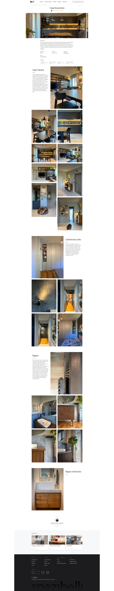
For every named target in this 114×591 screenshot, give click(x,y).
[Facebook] (47, 572)
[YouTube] (37, 572)
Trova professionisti (48, 1)
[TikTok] (42, 572)
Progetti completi (47, 563)
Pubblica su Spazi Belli (73, 561)
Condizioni (58, 561)
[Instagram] (33, 572)
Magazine (59, 1)
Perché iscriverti (72, 559)
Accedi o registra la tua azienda (78, 1)
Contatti (33, 565)
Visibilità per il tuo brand (73, 563)
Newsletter (65, 1)
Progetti (41, 1)
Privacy (58, 559)
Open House (33, 563)
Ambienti (54, 1)
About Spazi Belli (34, 559)
